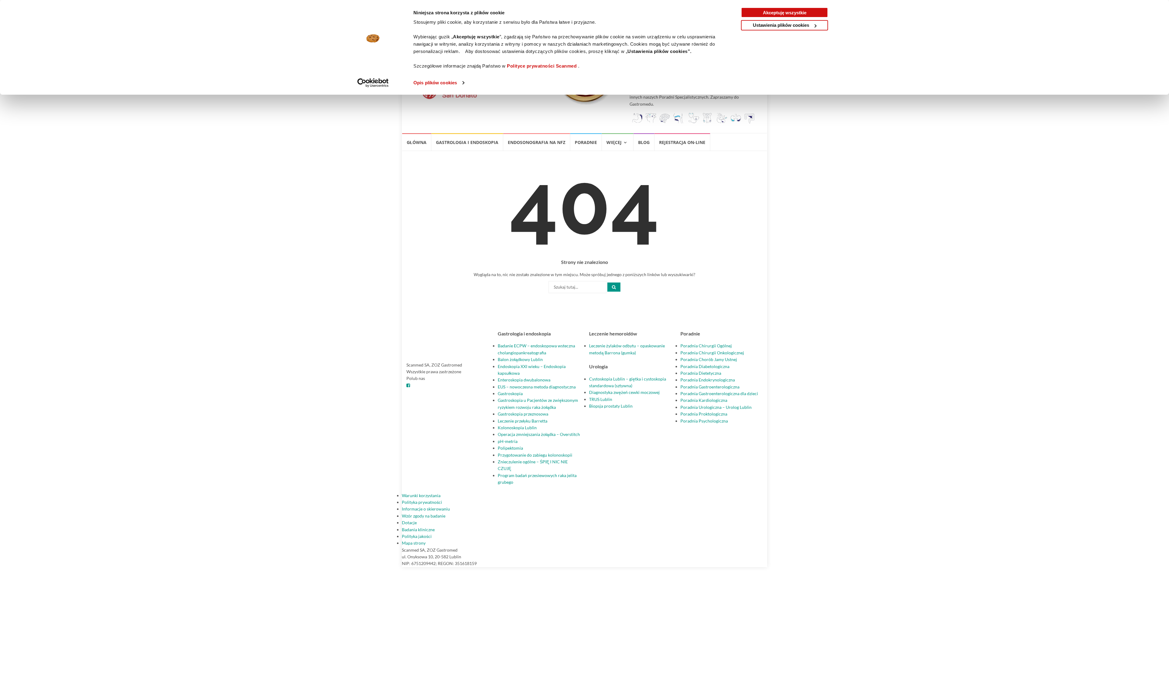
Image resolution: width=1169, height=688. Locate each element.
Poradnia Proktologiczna (703, 413)
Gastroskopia (510, 393)
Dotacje (409, 522)
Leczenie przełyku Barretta (522, 420)
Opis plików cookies (435, 82)
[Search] (613, 287)
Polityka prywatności (422, 502)
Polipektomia (510, 448)
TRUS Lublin (600, 399)
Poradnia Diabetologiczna (704, 366)
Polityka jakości (417, 536)
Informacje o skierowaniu (426, 508)
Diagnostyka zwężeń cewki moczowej (624, 392)
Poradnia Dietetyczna (700, 373)
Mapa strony (414, 543)
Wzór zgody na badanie (423, 515)
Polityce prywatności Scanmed (542, 65)
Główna (417, 142)
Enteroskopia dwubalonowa (524, 379)
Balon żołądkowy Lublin (520, 359)
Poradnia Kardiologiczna (703, 400)
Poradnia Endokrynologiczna (707, 379)
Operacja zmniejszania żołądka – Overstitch (539, 434)
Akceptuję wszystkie (784, 12)
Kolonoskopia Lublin (517, 427)
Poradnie (586, 142)
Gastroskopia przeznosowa (523, 413)
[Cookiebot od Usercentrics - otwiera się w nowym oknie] (373, 82)
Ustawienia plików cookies (781, 25)
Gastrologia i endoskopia (467, 142)
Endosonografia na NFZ (536, 142)
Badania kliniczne (418, 529)
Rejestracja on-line (682, 142)
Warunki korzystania (421, 495)
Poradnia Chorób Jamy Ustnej (708, 359)
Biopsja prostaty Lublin (611, 406)
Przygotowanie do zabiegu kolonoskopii (535, 455)
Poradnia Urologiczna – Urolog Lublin (716, 407)
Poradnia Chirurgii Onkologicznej (712, 352)
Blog (644, 142)
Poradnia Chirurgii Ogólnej (706, 345)
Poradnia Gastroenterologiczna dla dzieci (719, 393)
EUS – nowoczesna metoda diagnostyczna (537, 386)
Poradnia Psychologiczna (704, 420)
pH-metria (508, 441)
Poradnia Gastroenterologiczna (709, 386)
